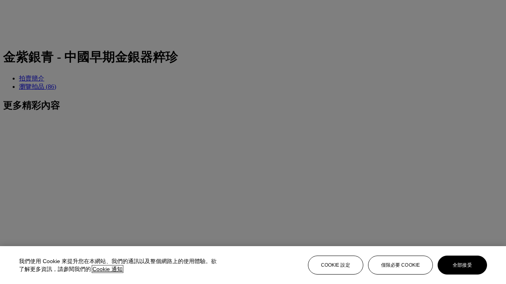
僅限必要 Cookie (400, 265)
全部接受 (462, 265)
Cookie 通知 (108, 269)
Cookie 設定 (335, 265)
